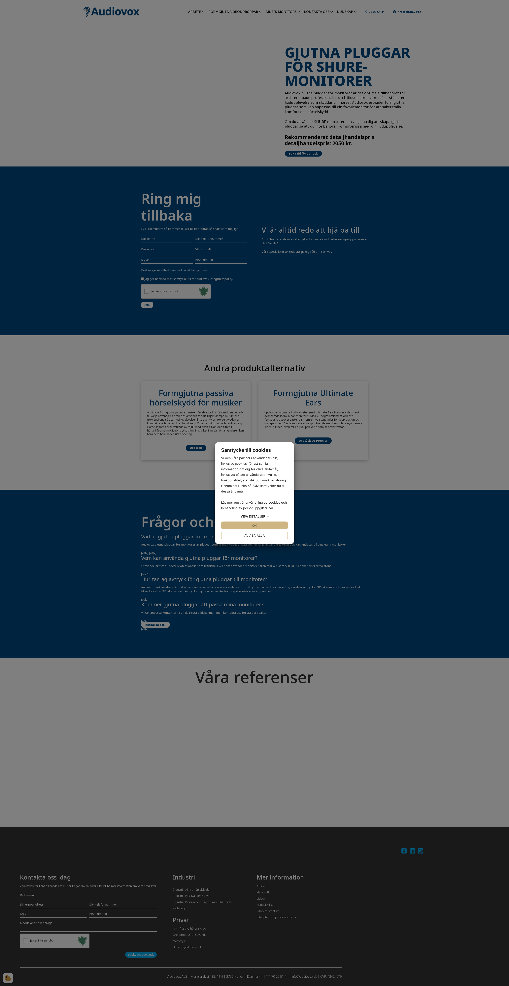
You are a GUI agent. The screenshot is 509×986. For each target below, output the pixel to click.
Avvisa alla (254, 535)
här (270, 508)
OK (254, 525)
